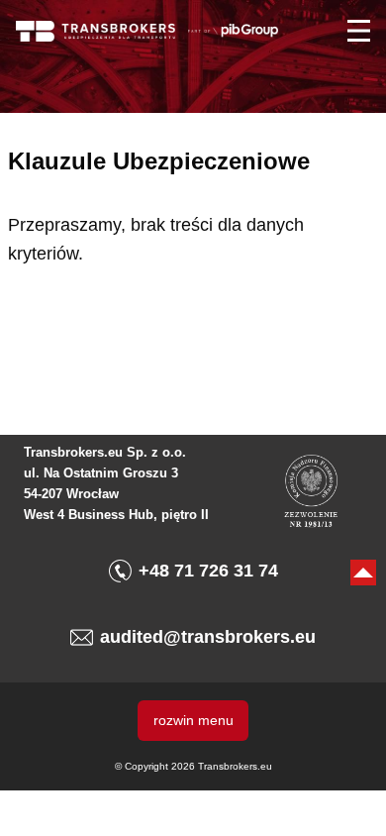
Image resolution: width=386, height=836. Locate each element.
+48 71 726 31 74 (208, 570)
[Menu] (358, 31)
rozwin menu (193, 720)
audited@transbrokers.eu (208, 637)
